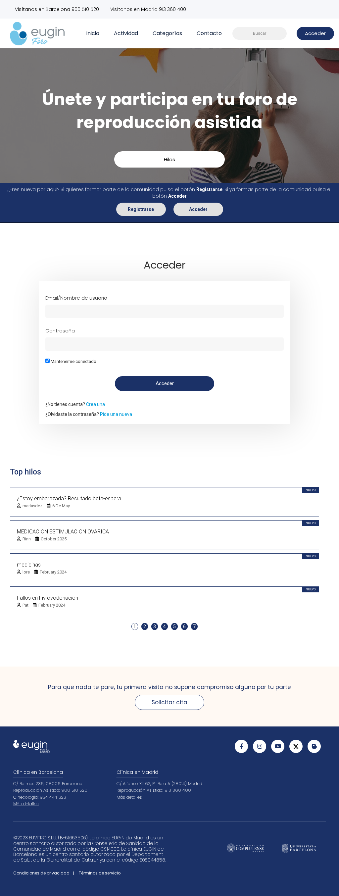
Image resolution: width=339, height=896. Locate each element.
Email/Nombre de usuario (76, 297)
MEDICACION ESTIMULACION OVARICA (63, 531)
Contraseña (60, 330)
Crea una (95, 404)
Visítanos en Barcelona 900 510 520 (57, 9)
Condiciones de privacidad (41, 873)
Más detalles (26, 804)
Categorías (167, 33)
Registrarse (141, 209)
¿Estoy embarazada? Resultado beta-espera (69, 498)
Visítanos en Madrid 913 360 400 (148, 9)
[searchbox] (259, 33)
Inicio (92, 33)
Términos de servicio (100, 873)
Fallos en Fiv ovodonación (47, 598)
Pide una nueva (116, 414)
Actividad (126, 33)
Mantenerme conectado (73, 361)
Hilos (169, 159)
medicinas (29, 565)
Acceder (198, 209)
